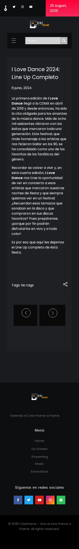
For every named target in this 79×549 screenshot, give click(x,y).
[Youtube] (30, 7)
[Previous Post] (27, 313)
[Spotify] (5, 9)
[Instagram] (22, 7)
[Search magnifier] (63, 40)
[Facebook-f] (5, 7)
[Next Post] (52, 313)
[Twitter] (14, 7)
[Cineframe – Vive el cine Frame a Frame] (40, 24)
